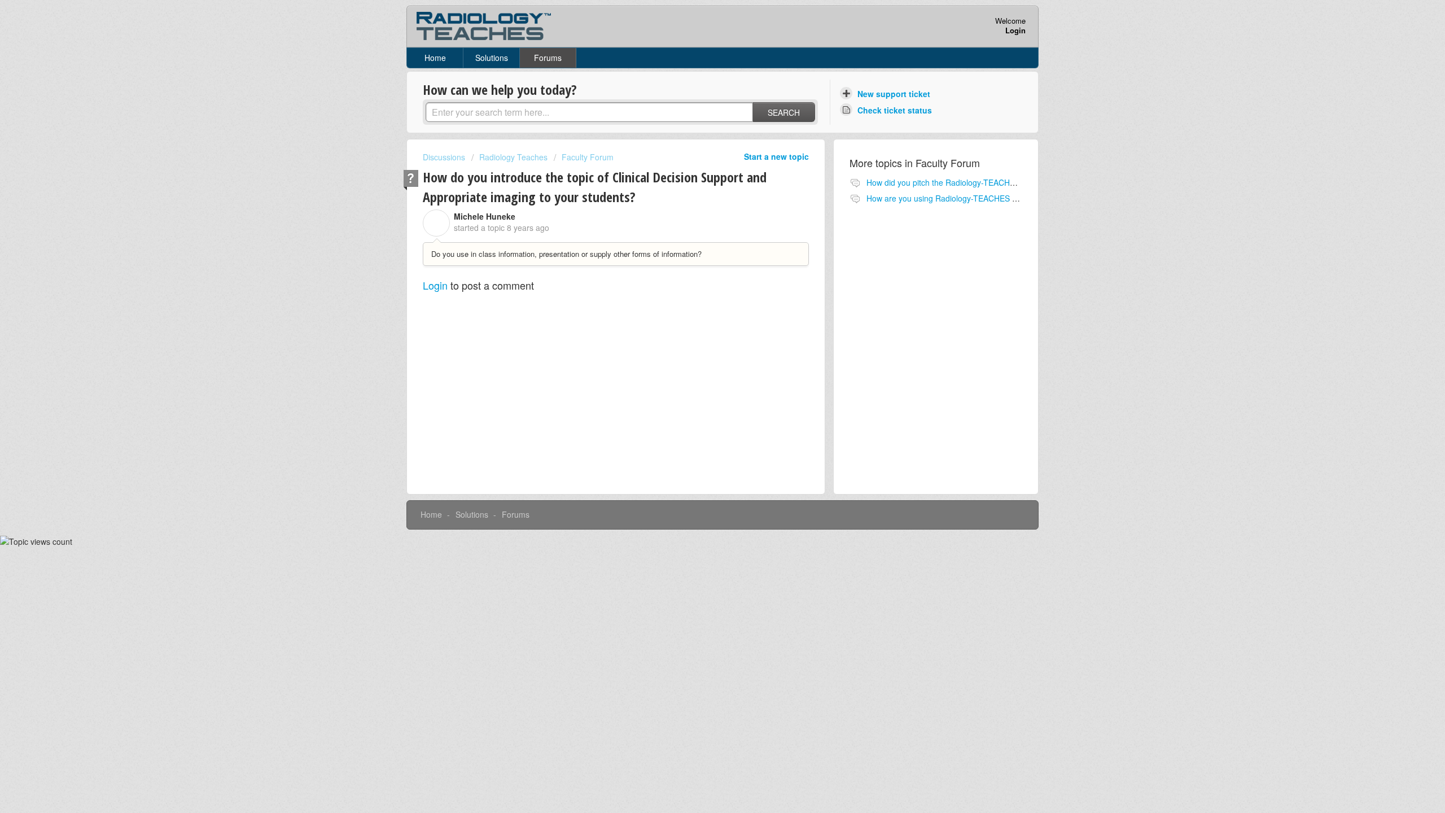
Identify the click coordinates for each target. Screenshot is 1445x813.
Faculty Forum (588, 157)
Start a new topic (776, 156)
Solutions (491, 57)
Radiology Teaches (513, 157)
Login (435, 285)
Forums (548, 57)
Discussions (444, 157)
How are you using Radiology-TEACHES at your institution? (972, 198)
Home (435, 57)
